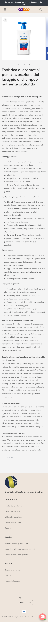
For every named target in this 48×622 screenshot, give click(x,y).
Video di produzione (13, 517)
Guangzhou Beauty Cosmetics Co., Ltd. (25, 617)
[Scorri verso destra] (29, 64)
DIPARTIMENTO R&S (13, 522)
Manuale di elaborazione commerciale (20, 549)
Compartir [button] (9, 457)
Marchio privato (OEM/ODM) (16, 543)
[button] (5, 9)
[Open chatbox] (42, 616)
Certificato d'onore (12, 511)
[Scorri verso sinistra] (18, 64)
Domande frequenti (12, 581)
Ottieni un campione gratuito (16, 554)
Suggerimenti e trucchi (14, 570)
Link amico (9, 575)
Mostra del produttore (13, 506)
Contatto (8, 528)
